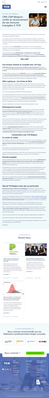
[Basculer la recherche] (38, 2)
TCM (3, 13)
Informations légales (26, 389)
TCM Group (41, 67)
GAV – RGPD (35, 389)
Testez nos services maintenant (35, 353)
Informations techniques (14, 389)
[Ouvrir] (45, 7)
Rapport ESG (43, 389)
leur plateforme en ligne (37, 198)
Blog (7, 13)
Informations (7, 388)
